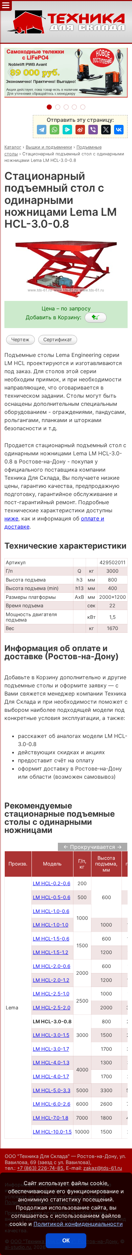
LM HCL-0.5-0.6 (51, 897)
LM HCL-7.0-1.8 (50, 1118)
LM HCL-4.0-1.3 (51, 1062)
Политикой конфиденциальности (78, 1223)
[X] (106, 129)
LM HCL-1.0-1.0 (50, 925)
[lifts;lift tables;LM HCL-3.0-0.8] (96, 317)
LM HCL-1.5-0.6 (51, 939)
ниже (11, 518)
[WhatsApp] (54, 129)
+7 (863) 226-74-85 (40, 1168)
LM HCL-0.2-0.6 (51, 883)
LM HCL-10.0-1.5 (52, 1132)
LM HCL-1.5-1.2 (50, 952)
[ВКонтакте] (119, 129)
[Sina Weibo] (80, 129)
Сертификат (57, 339)
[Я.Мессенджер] (67, 129)
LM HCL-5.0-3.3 (51, 1090)
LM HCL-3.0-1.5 (51, 1035)
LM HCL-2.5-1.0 (51, 993)
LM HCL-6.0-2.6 (51, 1104)
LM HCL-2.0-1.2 (51, 980)
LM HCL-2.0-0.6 (51, 966)
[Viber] (93, 129)
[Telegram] (41, 129)
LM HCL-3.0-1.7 (51, 1049)
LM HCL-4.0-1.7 (51, 1076)
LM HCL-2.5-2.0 (51, 1007)
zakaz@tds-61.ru (102, 1168)
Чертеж (20, 339)
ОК (66, 1240)
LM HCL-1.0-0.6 (51, 911)
